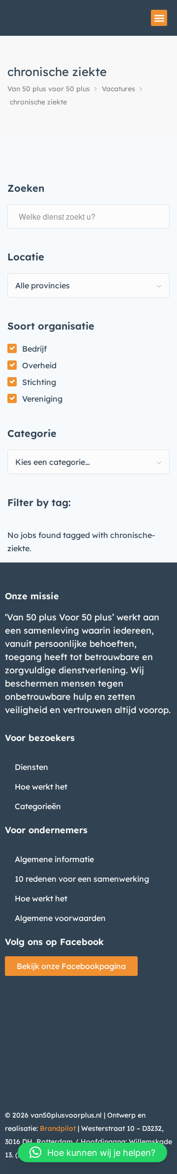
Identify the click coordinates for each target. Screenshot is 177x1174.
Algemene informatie (54, 859)
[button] (159, 18)
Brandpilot (58, 1128)
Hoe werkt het (41, 786)
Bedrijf (34, 348)
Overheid (39, 365)
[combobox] (88, 285)
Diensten (31, 767)
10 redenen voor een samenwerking (82, 879)
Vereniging (42, 398)
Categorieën (38, 806)
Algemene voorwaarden (60, 918)
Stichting (39, 382)
